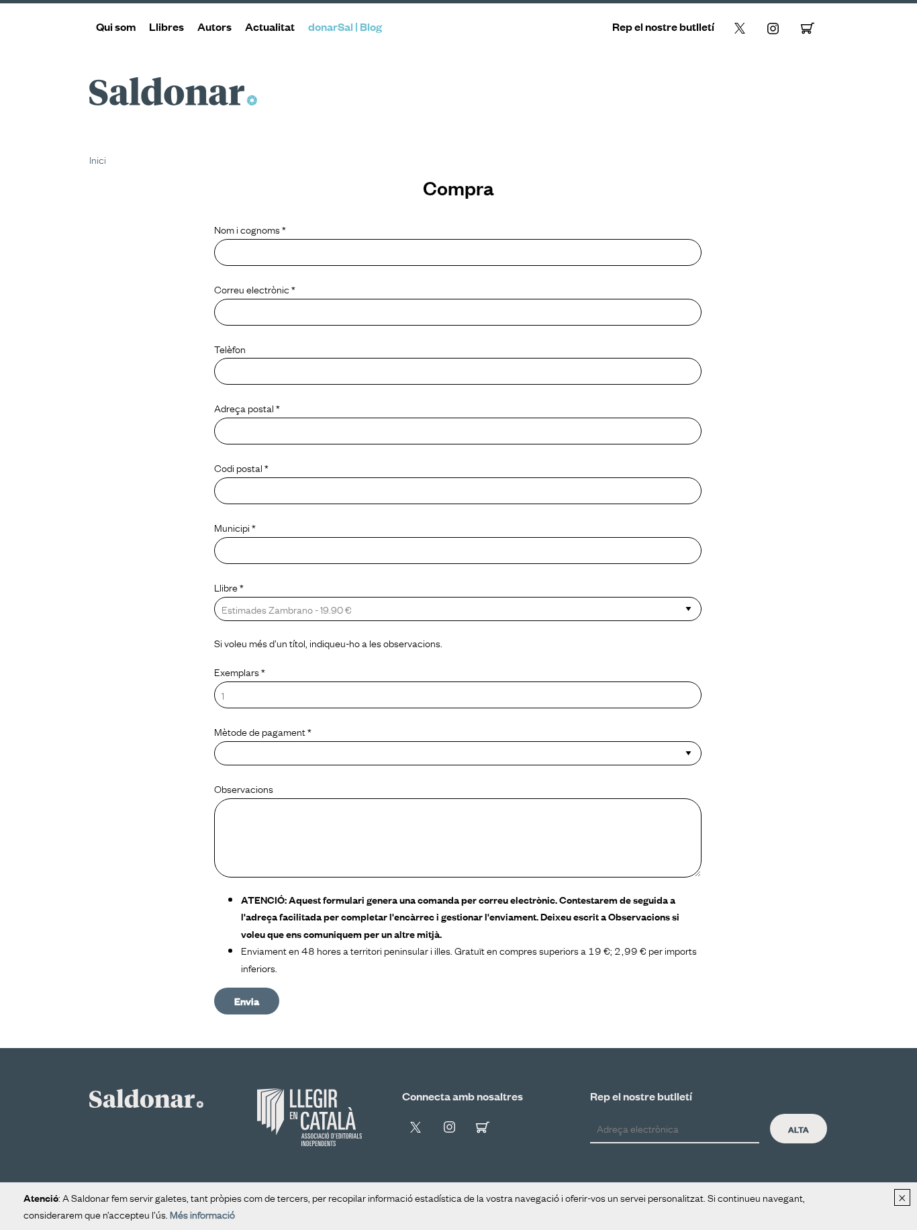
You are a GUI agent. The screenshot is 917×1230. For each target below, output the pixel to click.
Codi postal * (241, 467)
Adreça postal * (247, 407)
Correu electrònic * (254, 288)
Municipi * (235, 527)
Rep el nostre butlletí (663, 26)
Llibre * (229, 586)
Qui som (116, 26)
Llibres (166, 26)
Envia (246, 1001)
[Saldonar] (146, 1096)
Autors (214, 26)
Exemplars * (239, 671)
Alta (798, 1128)
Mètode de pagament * (262, 731)
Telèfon (230, 348)
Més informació (202, 1214)
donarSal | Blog (345, 26)
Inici (97, 159)
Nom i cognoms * (250, 229)
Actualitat (270, 26)
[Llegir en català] (309, 1117)
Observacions (243, 788)
